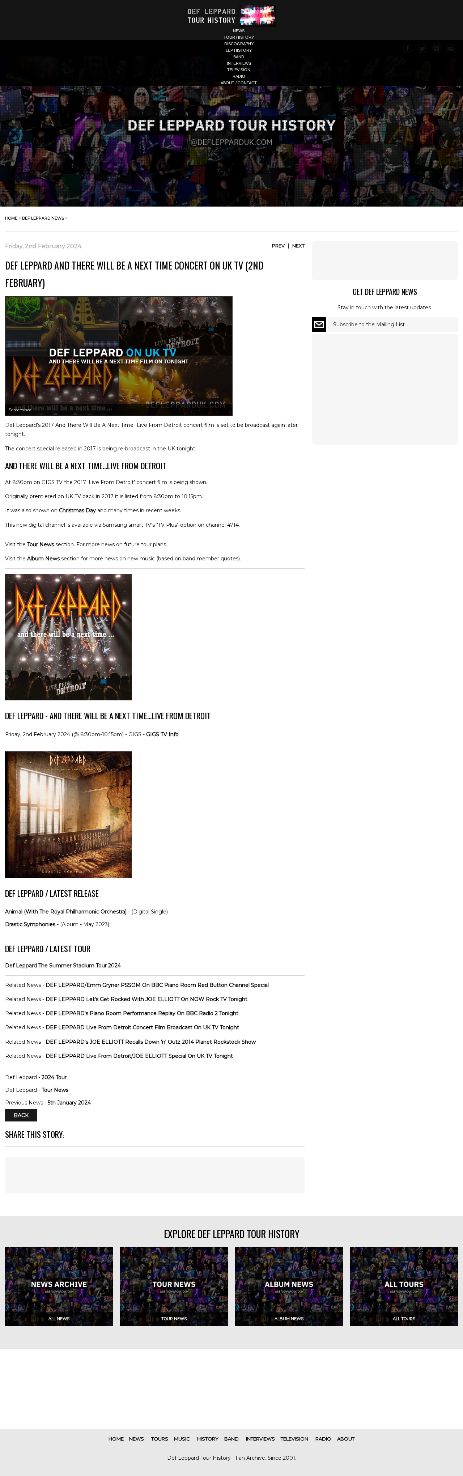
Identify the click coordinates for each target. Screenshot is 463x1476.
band (238, 57)
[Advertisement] (155, 1175)
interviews (239, 63)
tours (159, 1439)
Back (21, 1115)
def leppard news (43, 218)
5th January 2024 (69, 1102)
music (182, 1439)
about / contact (239, 83)
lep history (239, 50)
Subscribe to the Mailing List (369, 324)
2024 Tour (54, 1077)
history (207, 1439)
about (345, 1439)
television (238, 70)
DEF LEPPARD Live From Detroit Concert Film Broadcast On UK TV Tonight (142, 1027)
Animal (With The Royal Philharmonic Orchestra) (66, 911)
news (239, 31)
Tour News (40, 544)
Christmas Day (77, 510)
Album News (43, 558)
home (11, 218)
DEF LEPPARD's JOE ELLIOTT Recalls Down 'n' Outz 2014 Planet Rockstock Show (151, 1042)
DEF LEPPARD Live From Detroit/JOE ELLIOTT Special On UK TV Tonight (139, 1056)
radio (239, 76)
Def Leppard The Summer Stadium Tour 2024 (63, 965)
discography (239, 44)
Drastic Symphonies (30, 924)
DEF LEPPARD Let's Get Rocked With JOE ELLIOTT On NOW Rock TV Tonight (146, 999)
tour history (239, 37)
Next (298, 246)
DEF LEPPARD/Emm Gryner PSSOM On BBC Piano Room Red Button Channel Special (157, 985)
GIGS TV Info (162, 734)
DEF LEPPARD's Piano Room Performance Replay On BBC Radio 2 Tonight (142, 1013)
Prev (278, 246)
